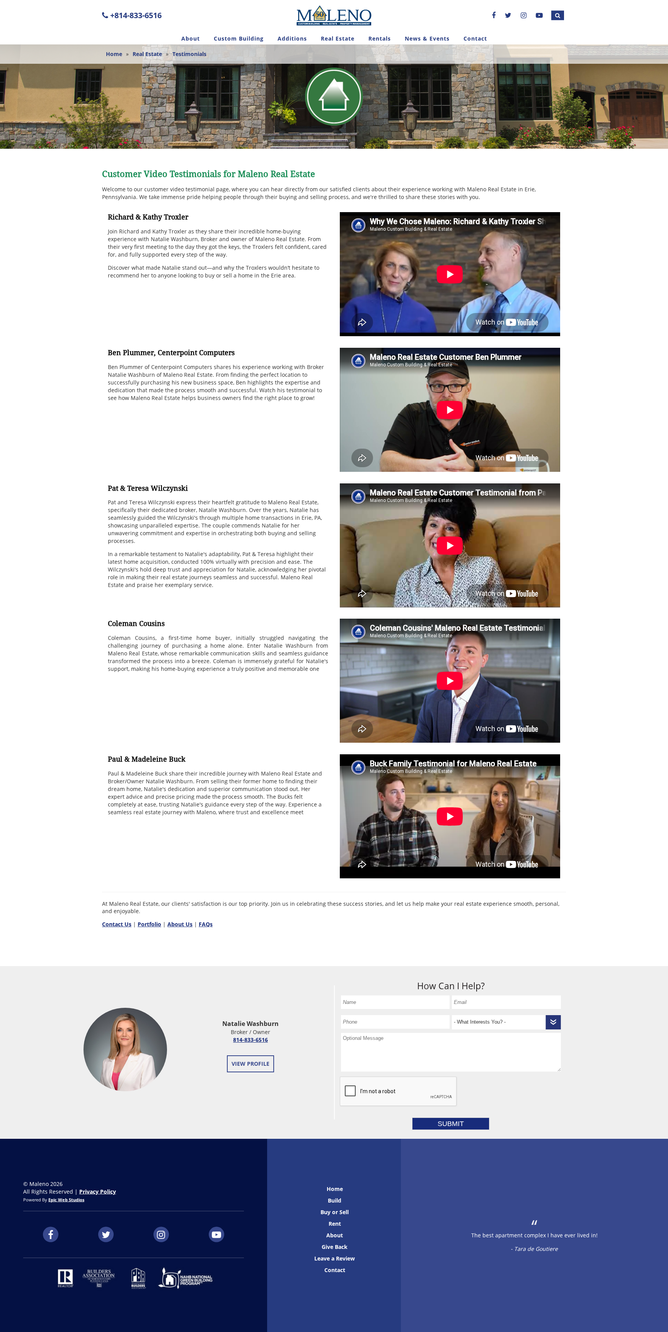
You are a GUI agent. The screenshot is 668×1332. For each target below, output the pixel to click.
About (190, 38)
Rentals (379, 38)
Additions (292, 38)
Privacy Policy (97, 1191)
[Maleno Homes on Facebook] (494, 15)
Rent (335, 1223)
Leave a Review (334, 1258)
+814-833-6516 (135, 15)
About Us (180, 924)
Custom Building (239, 38)
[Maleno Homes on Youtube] (539, 15)
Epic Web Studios (66, 1200)
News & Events (427, 38)
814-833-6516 (250, 1039)
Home (114, 54)
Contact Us (116, 924)
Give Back (335, 1246)
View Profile (250, 1063)
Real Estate (337, 38)
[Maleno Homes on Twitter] (508, 15)
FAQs (206, 924)
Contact (475, 38)
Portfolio (149, 924)
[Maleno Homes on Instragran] (524, 15)
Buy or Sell (334, 1212)
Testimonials (189, 54)
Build (334, 1200)
